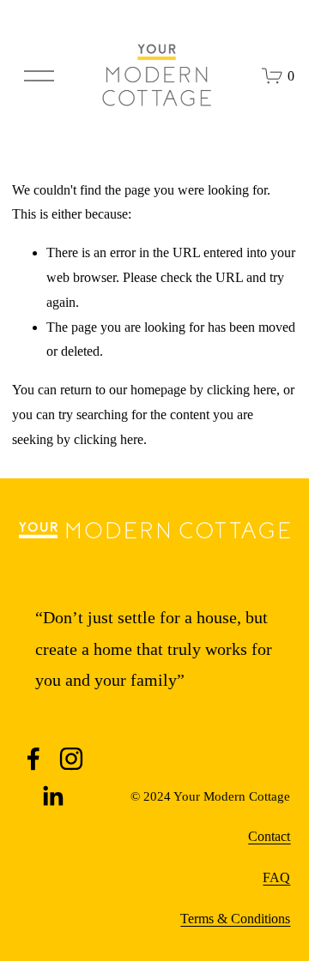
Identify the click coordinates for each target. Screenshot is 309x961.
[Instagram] (71, 759)
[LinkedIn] (52, 796)
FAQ (276, 877)
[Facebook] (33, 759)
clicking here (241, 389)
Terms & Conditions (235, 918)
